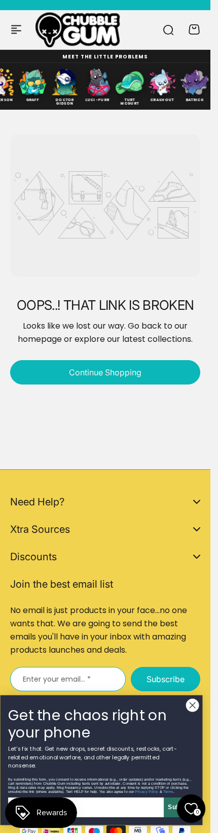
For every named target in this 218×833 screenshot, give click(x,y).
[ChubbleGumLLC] (78, 29)
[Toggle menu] (16, 29)
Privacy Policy (146, 791)
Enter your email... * (57, 679)
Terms (168, 791)
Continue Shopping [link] (105, 372)
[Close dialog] (192, 705)
